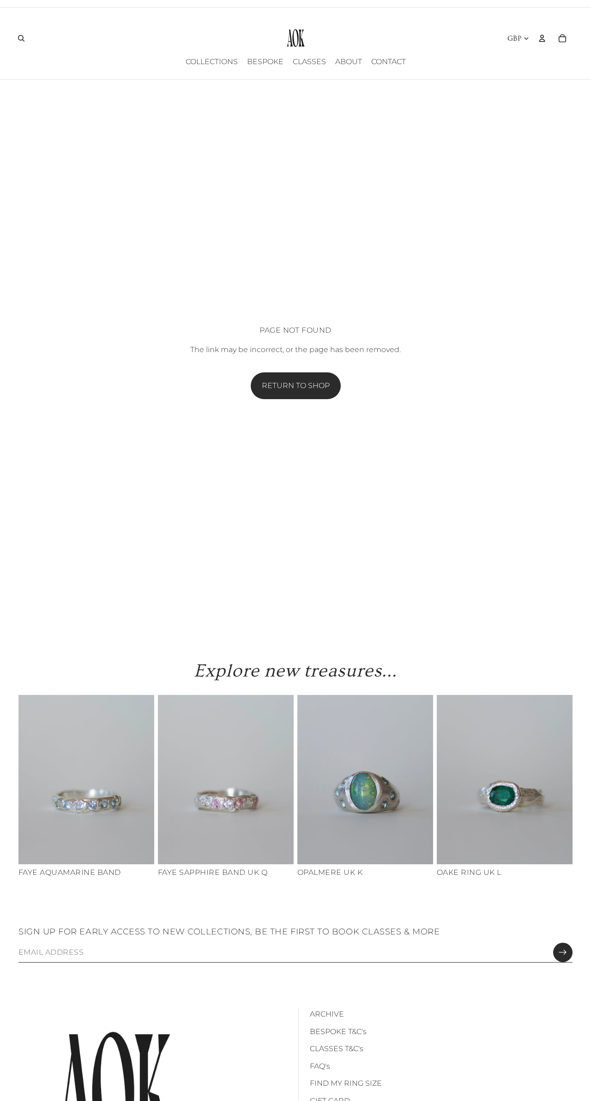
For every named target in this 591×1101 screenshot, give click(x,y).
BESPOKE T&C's (338, 1031)
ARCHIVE (327, 1014)
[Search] (21, 38)
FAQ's (320, 1066)
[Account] (542, 38)
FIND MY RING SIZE (346, 1083)
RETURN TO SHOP (296, 385)
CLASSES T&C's (336, 1048)
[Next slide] (140, 780)
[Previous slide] (32, 780)
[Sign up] (563, 952)
